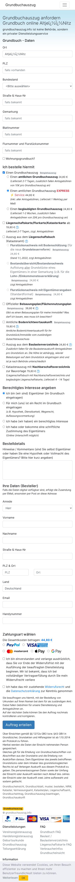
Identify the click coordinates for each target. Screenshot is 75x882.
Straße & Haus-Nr (14, 95)
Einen (39, 176)
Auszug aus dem (37, 344)
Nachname (10, 533)
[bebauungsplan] (36, 308)
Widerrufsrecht (54, 686)
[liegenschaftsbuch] (26, 241)
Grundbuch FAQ (50, 832)
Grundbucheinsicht (52, 853)
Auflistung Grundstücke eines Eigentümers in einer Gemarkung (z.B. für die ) (39, 272)
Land (6, 582)
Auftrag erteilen (19, 725)
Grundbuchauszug (20, 5)
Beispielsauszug (48, 173)
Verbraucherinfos (51, 848)
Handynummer (12, 614)
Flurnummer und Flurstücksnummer (26, 143)
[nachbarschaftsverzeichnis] (38, 371)
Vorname (8, 517)
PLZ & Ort (9, 565)
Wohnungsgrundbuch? (20, 158)
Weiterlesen (10, 877)
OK (23, 877)
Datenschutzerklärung (25, 691)
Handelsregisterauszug (18, 836)
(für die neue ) (41, 249)
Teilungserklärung (14, 848)
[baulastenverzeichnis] (70, 344)
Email (6, 598)
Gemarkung (10, 111)
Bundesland (10, 79)
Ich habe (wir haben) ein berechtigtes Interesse (37, 421)
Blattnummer (11, 127)
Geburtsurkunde (13, 840)
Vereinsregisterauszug (17, 832)
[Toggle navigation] (65, 4)
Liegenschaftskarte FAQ (56, 844)
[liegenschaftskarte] (17, 227)
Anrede (7, 501)
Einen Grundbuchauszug (31, 172)
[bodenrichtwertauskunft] (17, 326)
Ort (5, 47)
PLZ (5, 63)
